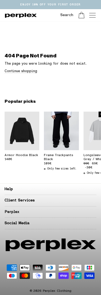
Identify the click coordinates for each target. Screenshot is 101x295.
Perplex (12, 212)
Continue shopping (21, 71)
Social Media (17, 223)
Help (9, 189)
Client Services (20, 200)
